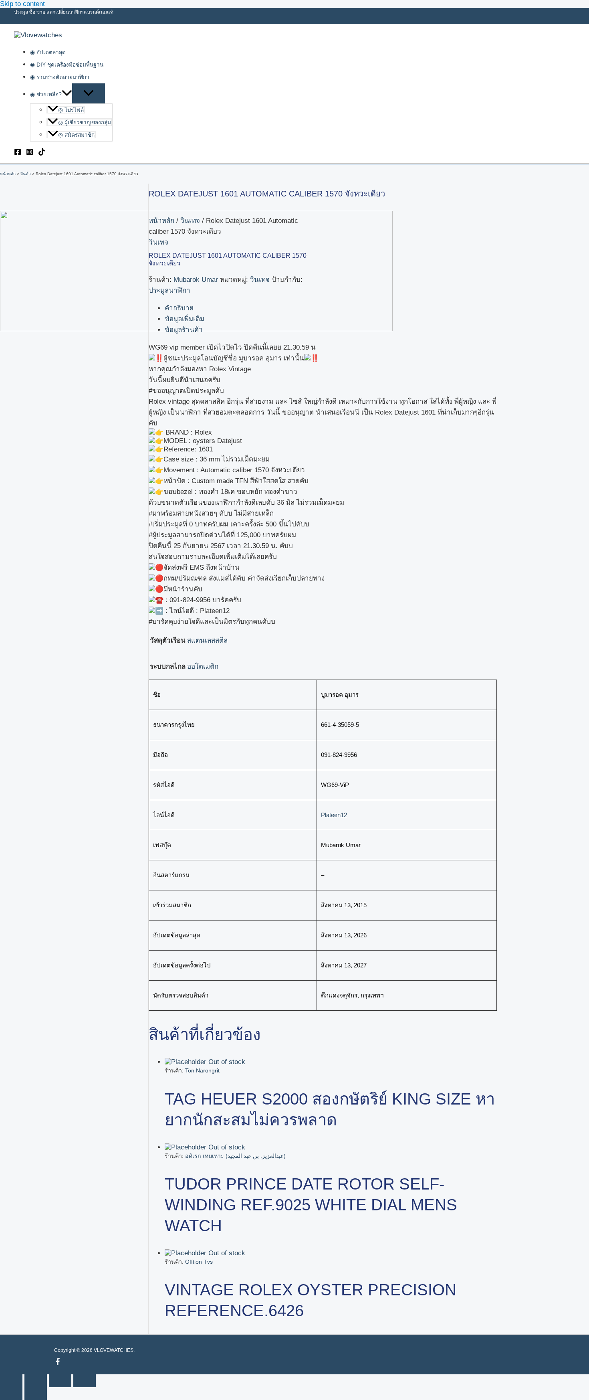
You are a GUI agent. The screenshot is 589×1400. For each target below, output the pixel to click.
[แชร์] (60, 1380)
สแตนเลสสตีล (207, 640)
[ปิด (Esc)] (84, 1380)
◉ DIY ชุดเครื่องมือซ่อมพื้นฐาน (66, 65)
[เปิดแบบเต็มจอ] (35, 1380)
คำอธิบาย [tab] (179, 308)
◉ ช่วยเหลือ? (46, 94)
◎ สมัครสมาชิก (76, 135)
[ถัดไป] (35, 1393)
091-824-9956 (339, 754)
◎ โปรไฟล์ (71, 110)
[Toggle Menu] (88, 93)
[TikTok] (41, 153)
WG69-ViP (335, 784)
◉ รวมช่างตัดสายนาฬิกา (59, 77)
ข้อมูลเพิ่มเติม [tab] (184, 319)
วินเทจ (190, 221)
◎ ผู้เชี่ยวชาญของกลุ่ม (84, 122)
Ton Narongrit (202, 1070)
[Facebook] (17, 153)
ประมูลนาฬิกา (169, 290)
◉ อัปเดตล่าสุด (48, 52)
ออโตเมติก (202, 666)
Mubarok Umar (195, 279)
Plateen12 (334, 814)
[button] (67, 94)
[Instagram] (29, 153)
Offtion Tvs (199, 1261)
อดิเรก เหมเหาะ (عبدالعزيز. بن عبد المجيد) (235, 1156)
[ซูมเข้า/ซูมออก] (11, 1380)
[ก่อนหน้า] (11, 1393)
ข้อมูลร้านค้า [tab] (184, 330)
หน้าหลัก (161, 221)
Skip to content (22, 4)
